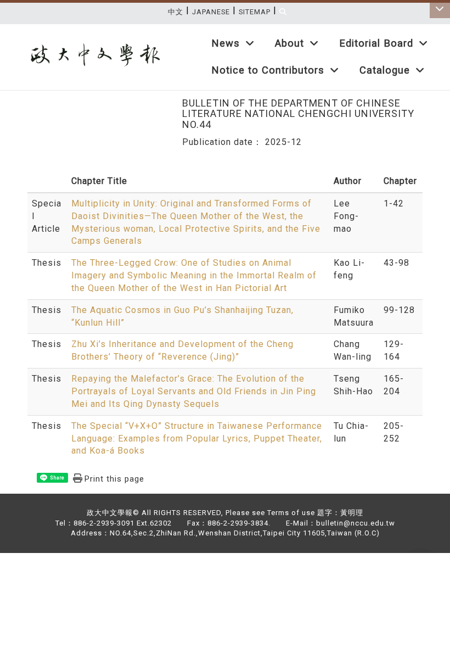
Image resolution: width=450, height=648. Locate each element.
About (289, 43)
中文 (175, 12)
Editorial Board (376, 43)
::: (437, 30)
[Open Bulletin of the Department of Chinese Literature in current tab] (92, 45)
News (225, 43)
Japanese (211, 12)
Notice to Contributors (267, 70)
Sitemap (255, 12)
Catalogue (384, 70)
